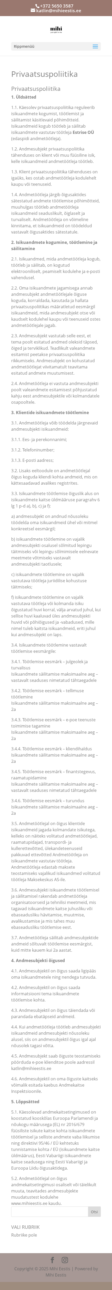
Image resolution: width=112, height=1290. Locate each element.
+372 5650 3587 (56, 6)
